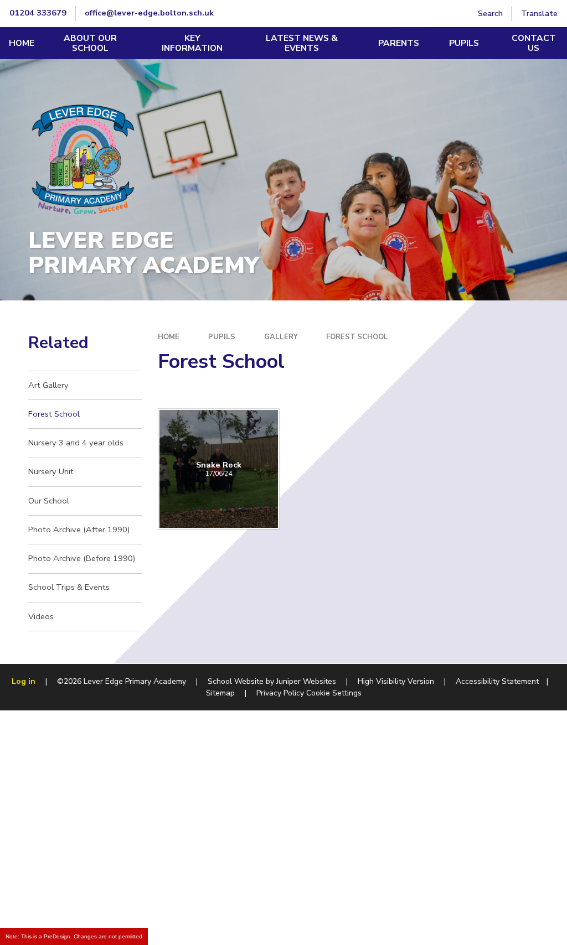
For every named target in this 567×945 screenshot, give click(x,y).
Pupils (221, 337)
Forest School (357, 337)
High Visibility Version (396, 681)
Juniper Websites (306, 681)
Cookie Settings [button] (334, 693)
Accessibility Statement (497, 681)
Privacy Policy (280, 693)
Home (168, 337)
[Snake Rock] (218, 469)
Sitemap (220, 693)
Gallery (281, 337)
